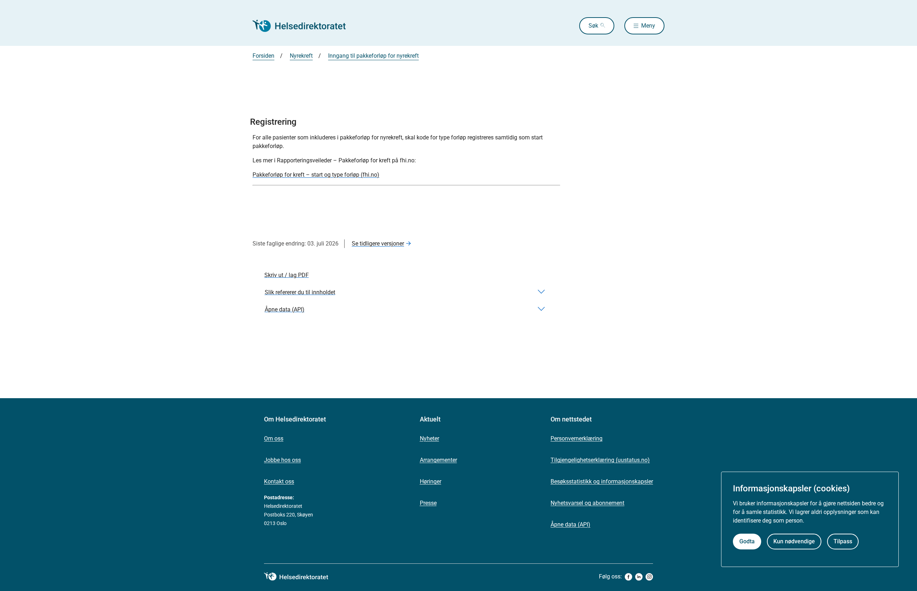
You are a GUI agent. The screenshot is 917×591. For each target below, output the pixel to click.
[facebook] (628, 577)
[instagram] (649, 577)
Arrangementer (438, 460)
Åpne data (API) (570, 524)
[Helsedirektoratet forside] (304, 26)
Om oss (273, 438)
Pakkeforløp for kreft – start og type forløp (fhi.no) (316, 174)
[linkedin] (639, 577)
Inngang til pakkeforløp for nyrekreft (373, 55)
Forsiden (263, 55)
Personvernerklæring (576, 438)
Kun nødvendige (794, 541)
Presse (428, 503)
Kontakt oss (279, 481)
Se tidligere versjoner (378, 243)
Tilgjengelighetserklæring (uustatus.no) (600, 460)
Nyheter (429, 438)
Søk (593, 25)
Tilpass (843, 541)
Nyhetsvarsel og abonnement (587, 503)
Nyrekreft (301, 55)
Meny (648, 25)
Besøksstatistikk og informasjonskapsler (602, 481)
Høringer (430, 481)
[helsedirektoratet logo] (301, 576)
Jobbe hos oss (282, 460)
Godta (747, 541)
